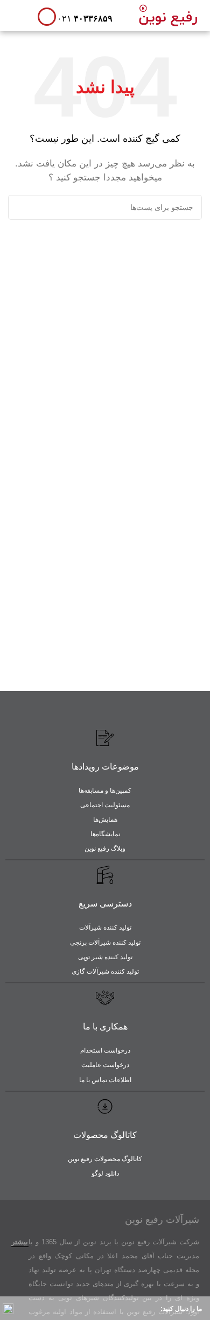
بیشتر (19, 1242)
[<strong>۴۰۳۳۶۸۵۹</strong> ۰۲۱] (47, 17)
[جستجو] (20, 207)
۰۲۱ (85, 18)
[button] (19, 14)
